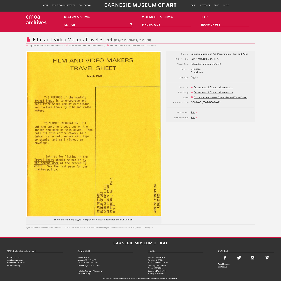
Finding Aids (151, 24)
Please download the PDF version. (115, 219)
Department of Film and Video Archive (46, 45)
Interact (205, 5)
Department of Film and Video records (86, 45)
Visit (45, 5)
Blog (216, 5)
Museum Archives (77, 17)
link (193, 112)
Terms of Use (210, 24)
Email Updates (224, 264)
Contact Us (222, 267)
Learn (193, 5)
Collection (85, 5)
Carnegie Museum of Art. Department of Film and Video (219, 53)
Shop (226, 5)
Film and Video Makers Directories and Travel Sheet (133, 45)
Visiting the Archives (157, 17)
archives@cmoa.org (99, 227)
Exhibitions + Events (63, 5)
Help (204, 17)
